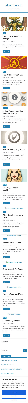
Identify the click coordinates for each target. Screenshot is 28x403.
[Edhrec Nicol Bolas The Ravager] (14, 24)
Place (4, 146)
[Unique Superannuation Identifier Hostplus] (14, 99)
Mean (4, 211)
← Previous (4, 342)
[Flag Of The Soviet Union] (14, 62)
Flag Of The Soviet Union (13, 75)
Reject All (14, 400)
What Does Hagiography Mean (13, 216)
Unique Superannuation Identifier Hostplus (13, 112)
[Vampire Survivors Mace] (14, 287)
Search (25, 350)
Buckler (5, 239)
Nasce (4, 265)
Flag (4, 71)
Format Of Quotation (11, 320)
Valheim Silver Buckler (12, 242)
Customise (14, 396)
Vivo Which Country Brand (14, 149)
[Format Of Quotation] (14, 314)
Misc (4, 33)
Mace (4, 290)
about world (14, 5)
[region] (14, 390)
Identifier (5, 108)
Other (4, 184)
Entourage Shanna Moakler (10, 189)
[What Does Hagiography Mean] (14, 208)
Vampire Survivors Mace (13, 294)
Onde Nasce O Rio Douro (13, 269)
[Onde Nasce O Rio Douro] (14, 262)
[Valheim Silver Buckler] (14, 236)
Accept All (14, 392)
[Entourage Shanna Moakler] (14, 175)
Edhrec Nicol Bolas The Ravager (12, 37)
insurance (13, 41)
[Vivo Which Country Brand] (14, 137)
